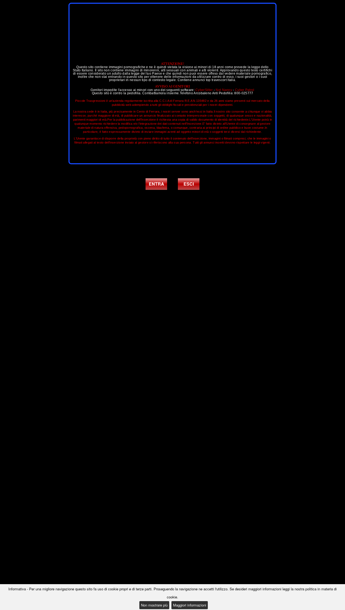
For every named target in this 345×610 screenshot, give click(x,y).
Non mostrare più (154, 605)
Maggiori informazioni (189, 605)
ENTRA (156, 184)
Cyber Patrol (244, 90)
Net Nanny (224, 90)
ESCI (189, 184)
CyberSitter (204, 90)
